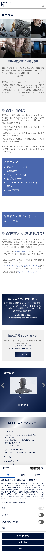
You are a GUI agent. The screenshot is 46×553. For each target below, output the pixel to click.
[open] (38, 6)
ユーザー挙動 (34, 266)
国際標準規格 (20, 251)
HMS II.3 (22, 405)
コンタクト (23, 354)
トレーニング (9, 464)
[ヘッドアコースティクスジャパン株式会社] (6, 4)
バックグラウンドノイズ (12, 266)
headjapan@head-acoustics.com (24, 317)
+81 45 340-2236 (24, 315)
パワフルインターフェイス (29, 272)
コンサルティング (11, 461)
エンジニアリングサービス (22, 298)
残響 (25, 266)
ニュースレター (26, 422)
